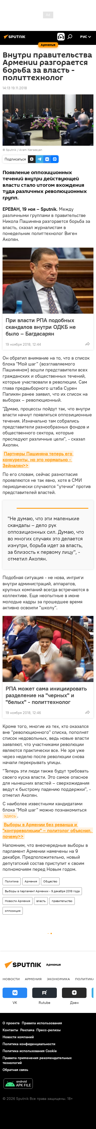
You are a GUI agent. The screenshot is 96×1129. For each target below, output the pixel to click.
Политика (11, 881)
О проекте (11, 1023)
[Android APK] (18, 1084)
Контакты (10, 1030)
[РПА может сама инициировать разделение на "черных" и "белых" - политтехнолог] (48, 649)
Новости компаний (18, 1037)
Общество (50, 881)
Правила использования (42, 1023)
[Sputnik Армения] (15, 38)
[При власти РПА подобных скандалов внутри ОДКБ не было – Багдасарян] (48, 281)
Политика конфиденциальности (29, 1044)
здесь (10, 816)
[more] (87, 344)
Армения (31, 881)
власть (41, 901)
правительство (62, 901)
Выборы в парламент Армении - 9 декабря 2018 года (42, 891)
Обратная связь (15, 1069)
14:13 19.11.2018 (15, 88)
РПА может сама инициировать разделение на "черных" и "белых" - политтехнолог (46, 695)
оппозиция (12, 911)
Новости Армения (17, 901)
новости (11, 979)
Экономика (58, 979)
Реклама (27, 1030)
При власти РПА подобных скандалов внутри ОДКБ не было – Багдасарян (41, 327)
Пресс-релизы (48, 1030)
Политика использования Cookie (30, 1051)
